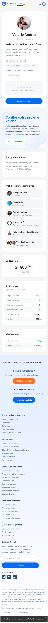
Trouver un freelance (10, 446)
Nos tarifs (6, 422)
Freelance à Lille (8, 514)
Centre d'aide (7, 532)
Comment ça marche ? (11, 529)
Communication (13, 70)
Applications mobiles (10, 490)
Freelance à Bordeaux (11, 518)
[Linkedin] (15, 577)
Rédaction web (8, 480)
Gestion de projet (9, 494)
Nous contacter (8, 535)
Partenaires (7, 460)
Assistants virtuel (22, 245)
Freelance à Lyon (9, 508)
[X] (9, 577)
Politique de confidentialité (25, 608)
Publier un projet (15, 141)
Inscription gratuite (24, 400)
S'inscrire (20, 565)
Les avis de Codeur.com (11, 432)
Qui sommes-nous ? (10, 419)
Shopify (23, 61)
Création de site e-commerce (14, 474)
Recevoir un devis (24, 101)
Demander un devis (10, 443)
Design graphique (9, 484)
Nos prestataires (8, 453)
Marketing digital (9, 487)
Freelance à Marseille (11, 511)
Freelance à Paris (9, 505)
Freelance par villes (11, 500)
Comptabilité (27, 70)
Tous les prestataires (9, 362)
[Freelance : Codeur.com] (14, 4)
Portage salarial (8, 456)
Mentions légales (8, 608)
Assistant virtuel (30, 66)
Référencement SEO (10, 477)
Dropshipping (12, 61)
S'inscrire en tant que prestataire (15, 450)
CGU (39, 608)
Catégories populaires (12, 466)
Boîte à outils (7, 426)
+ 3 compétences (13, 75)
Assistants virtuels (25, 362)
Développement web (10, 471)
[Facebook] (3, 577)
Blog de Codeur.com (10, 429)
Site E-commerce (13, 66)
